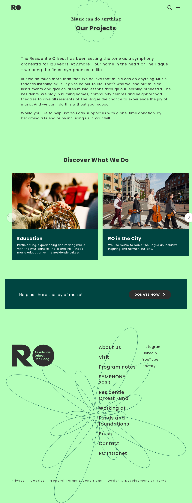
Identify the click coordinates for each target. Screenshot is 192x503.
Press (105, 434)
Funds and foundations (114, 421)
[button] (11, 217)
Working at (112, 408)
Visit (104, 357)
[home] (16, 7)
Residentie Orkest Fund (114, 395)
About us (110, 347)
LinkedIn (149, 353)
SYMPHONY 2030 (112, 380)
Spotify (149, 366)
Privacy (18, 481)
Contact (109, 444)
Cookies (38, 481)
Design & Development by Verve (137, 481)
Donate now (147, 294)
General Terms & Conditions (76, 481)
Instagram (152, 346)
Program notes (117, 367)
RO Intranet (113, 453)
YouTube (150, 359)
